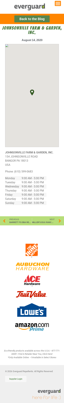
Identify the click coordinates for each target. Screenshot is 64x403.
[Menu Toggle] (58, 3)
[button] (32, 92)
